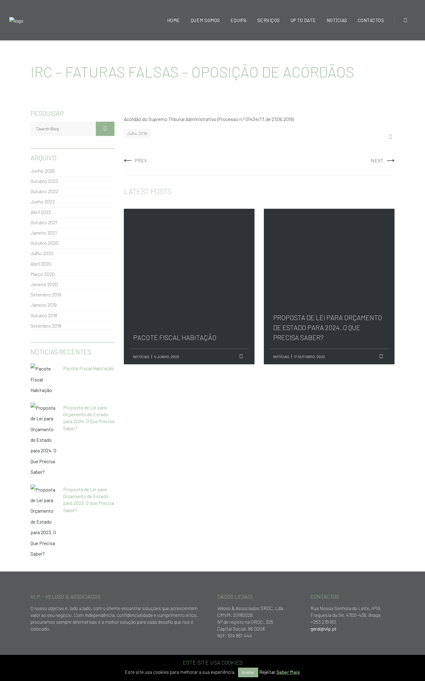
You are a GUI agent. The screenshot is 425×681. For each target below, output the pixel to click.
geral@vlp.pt (324, 629)
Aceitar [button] (248, 672)
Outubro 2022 (44, 191)
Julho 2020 (42, 253)
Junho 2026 (42, 171)
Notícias (141, 356)
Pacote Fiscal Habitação (175, 241)
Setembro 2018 (45, 326)
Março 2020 (42, 274)
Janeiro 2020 (44, 284)
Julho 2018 (137, 133)
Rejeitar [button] (267, 672)
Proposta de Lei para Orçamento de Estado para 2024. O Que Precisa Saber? (327, 251)
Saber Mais (288, 672)
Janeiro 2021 (43, 233)
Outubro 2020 (44, 243)
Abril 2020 (40, 264)
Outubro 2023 (44, 181)
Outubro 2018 (43, 315)
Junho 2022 (42, 201)
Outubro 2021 (43, 222)
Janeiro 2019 (43, 305)
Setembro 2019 (45, 294)
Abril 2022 (40, 212)
